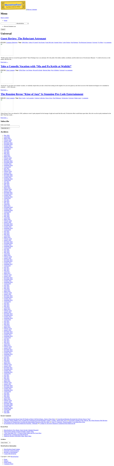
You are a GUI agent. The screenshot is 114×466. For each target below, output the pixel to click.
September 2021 (8, 197)
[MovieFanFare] (13, 9)
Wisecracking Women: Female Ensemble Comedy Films (19, 431)
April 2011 (7, 379)
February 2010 (8, 400)
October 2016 (7, 280)
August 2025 (7, 149)
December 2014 (8, 313)
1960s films (25, 42)
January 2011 (7, 384)
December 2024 (8, 161)
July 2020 (6, 213)
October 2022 (7, 177)
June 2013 (6, 340)
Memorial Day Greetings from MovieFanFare (16, 434)
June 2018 (6, 250)
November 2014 (8, 315)
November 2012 (8, 351)
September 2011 (8, 372)
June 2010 (6, 394)
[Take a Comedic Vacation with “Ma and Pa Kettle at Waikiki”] (7, 83)
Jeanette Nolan (58, 42)
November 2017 (8, 261)
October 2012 (7, 352)
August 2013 (7, 337)
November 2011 (8, 369)
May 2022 (6, 185)
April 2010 (7, 397)
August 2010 (7, 391)
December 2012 (8, 349)
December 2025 (8, 143)
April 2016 (7, 289)
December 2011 (8, 367)
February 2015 (8, 310)
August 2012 (7, 355)
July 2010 (6, 393)
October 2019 (7, 226)
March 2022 (7, 188)
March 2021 (7, 205)
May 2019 (6, 234)
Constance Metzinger (11, 42)
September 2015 (8, 300)
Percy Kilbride (55, 70)
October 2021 (7, 195)
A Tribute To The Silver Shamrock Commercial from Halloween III (57, 423)
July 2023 (6, 168)
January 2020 (7, 222)
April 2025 (7, 155)
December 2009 (8, 403)
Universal (94, 42)
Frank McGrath (49, 42)
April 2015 (7, 307)
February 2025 (8, 158)
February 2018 (8, 256)
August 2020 (7, 211)
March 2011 (7, 381)
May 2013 (6, 342)
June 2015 (6, 304)
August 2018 (7, 247)
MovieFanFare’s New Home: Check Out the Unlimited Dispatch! (21, 430)
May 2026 (6, 135)
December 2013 (8, 331)
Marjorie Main (46, 70)
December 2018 (8, 241)
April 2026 (7, 137)
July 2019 (6, 231)
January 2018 (7, 258)
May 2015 (6, 306)
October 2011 (7, 370)
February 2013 (8, 346)
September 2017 (8, 264)
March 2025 (7, 156)
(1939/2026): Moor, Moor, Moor (17, 436)
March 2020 (7, 219)
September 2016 (8, 282)
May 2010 (6, 396)
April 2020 (7, 217)
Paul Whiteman (57, 98)
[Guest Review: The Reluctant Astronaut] (7, 55)
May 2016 (6, 288)
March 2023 (7, 170)
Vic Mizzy (100, 42)
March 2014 (7, 327)
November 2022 (8, 176)
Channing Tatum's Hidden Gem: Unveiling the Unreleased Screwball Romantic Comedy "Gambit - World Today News (35, 420)
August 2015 (7, 301)
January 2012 (7, 366)
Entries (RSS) (7, 462)
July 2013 (6, 339)
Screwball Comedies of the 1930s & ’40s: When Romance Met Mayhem (88, 420)
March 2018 (7, 255)
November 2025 (8, 144)
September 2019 (8, 228)
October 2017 (7, 262)
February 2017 (8, 274)
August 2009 (7, 409)
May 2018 (6, 252)
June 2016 (6, 286)
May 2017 (6, 270)
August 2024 (7, 167)
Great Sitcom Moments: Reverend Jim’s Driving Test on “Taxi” (74, 419)
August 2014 (7, 319)
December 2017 (8, 259)
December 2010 (8, 385)
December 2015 (8, 295)
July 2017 (6, 267)
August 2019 (7, 229)
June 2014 (6, 322)
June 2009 (6, 412)
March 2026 (7, 138)
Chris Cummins (10, 70)
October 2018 (7, 244)
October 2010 (7, 388)
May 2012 (6, 360)
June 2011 (6, 376)
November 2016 (8, 279)
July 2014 (6, 321)
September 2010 (8, 390)
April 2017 (7, 271)
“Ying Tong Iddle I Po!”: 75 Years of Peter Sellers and (22, 433)
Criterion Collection (39, 98)
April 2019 (7, 235)
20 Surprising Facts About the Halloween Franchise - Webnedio (21, 423)
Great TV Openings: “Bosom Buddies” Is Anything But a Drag (68, 422)
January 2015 (7, 312)
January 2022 (7, 191)
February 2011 (8, 382)
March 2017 (7, 273)
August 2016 (7, 283)
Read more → (4, 62)
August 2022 (7, 180)
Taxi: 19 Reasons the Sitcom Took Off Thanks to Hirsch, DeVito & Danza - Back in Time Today (29, 419)
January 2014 (7, 330)
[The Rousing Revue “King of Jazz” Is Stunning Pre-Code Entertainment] (7, 111)
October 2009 (7, 406)
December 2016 (8, 277)
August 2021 (7, 198)
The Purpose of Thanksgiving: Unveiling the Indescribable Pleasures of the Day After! (26, 422)
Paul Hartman (74, 42)
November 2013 (8, 333)
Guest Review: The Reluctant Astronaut (23, 38)
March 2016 (7, 291)
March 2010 (7, 399)
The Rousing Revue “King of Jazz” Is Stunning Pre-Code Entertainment (42, 94)
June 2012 (6, 358)
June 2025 (6, 152)
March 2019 (7, 237)
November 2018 (8, 243)
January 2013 (7, 348)
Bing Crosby (22, 98)
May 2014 (6, 324)
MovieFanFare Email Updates (12, 449)
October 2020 (7, 208)
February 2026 (8, 140)
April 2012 (7, 361)
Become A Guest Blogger (11, 452)
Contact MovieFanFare (10, 453)
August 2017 (7, 265)
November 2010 (8, 387)
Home (5, 20)
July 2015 (6, 303)
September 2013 (8, 336)
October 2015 (7, 298)
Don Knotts (41, 42)
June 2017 (6, 268)
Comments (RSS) (8, 464)
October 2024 (7, 164)
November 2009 (8, 405)
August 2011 (7, 373)
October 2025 (7, 146)
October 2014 (7, 316)
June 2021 (6, 201)
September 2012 (8, 354)
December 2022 (8, 174)
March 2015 (7, 309)
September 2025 (8, 147)
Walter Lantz (77, 98)
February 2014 (8, 328)
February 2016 (8, 292)
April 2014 (7, 325)
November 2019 (8, 225)
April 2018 (7, 253)
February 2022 (8, 189)
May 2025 (6, 153)
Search (3, 29)
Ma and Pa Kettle (37, 70)
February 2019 (8, 238)
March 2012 (7, 363)
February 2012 (8, 364)
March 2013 (7, 345)
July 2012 (6, 357)
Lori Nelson (29, 70)
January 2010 (7, 402)
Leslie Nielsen (66, 42)
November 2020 (8, 207)
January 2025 (7, 159)
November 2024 (8, 162)
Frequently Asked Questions (11, 450)
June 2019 (6, 232)
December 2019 (8, 223)
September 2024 (8, 165)
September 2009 (8, 408)
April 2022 (7, 186)
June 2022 (6, 183)
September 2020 (8, 210)
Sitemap (6, 461)
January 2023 (7, 173)
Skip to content (5, 17)
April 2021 (7, 204)
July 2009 (6, 411)
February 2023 (8, 171)
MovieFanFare (14, 456)
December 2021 (8, 192)
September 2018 (8, 246)
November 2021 (8, 194)
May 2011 (6, 378)
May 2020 (6, 216)
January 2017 (7, 276)
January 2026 (7, 141)
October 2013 (7, 334)
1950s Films (22, 70)
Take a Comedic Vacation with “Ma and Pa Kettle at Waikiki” (36, 66)
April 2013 (7, 343)
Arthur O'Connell (33, 42)
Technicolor (65, 98)
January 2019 (7, 240)
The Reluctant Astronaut (85, 42)
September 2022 (8, 179)
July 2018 (6, 249)
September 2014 (8, 318)
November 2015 (8, 297)
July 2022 (6, 182)
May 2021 (6, 202)
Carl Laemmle (30, 98)
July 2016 (6, 285)
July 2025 (6, 150)
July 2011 (6, 375)
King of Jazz (48, 98)
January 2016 (7, 294)
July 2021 (6, 199)
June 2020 (6, 214)
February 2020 (8, 220)
